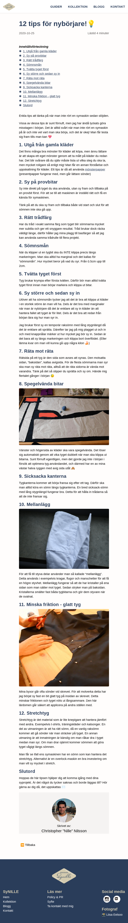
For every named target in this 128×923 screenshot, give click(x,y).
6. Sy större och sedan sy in (41, 73)
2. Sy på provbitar (34, 55)
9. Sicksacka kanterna (37, 87)
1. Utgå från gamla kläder (40, 51)
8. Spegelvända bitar (36, 82)
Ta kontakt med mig (60, 906)
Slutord (27, 105)
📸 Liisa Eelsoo (112, 914)
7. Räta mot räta (33, 78)
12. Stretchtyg (32, 100)
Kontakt (117, 6)
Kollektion (78, 6)
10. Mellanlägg (32, 91)
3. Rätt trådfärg (33, 60)
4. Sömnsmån (32, 64)
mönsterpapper (95, 169)
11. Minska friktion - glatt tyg (41, 96)
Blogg (99, 6)
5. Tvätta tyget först (36, 69)
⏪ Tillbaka (27, 845)
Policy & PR (55, 897)
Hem (6, 897)
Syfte (50, 901)
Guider (56, 6)
